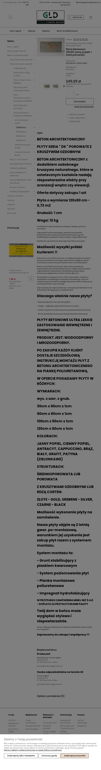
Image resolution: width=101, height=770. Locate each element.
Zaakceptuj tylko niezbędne (21, 755)
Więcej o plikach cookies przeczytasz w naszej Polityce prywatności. (33, 750)
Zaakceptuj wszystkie (74, 755)
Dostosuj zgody (49, 755)
